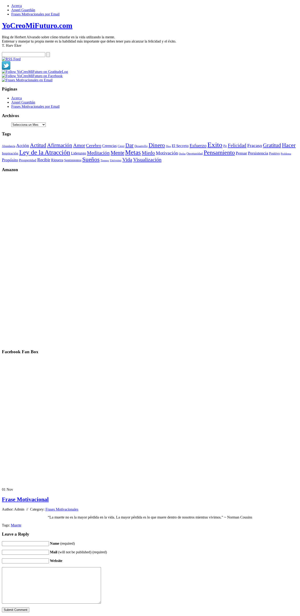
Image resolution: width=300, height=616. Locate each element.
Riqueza (57, 160)
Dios (168, 146)
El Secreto (180, 146)
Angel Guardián (23, 10)
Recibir (43, 159)
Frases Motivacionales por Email (35, 14)
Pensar (241, 153)
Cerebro (93, 145)
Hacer (289, 145)
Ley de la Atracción (44, 152)
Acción (22, 145)
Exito (214, 144)
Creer (121, 146)
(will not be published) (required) (78, 552)
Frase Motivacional (25, 499)
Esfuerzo (198, 145)
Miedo (148, 153)
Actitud (38, 145)
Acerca (16, 6)
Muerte (16, 525)
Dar (129, 145)
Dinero (157, 145)
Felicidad (237, 145)
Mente (117, 153)
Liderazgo (78, 153)
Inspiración (10, 153)
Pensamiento (219, 152)
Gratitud (272, 145)
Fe (225, 146)
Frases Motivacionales (61, 509)
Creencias (109, 146)
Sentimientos (72, 160)
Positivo (274, 153)
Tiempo (105, 160)
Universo (115, 160)
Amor (79, 145)
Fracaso (254, 145)
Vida (127, 159)
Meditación (98, 153)
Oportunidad (195, 153)
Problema (286, 153)
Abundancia (8, 146)
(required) (62, 543)
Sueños (91, 159)
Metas (133, 152)
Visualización (147, 159)
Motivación (167, 152)
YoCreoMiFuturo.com (37, 25)
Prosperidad (27, 160)
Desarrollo (141, 146)
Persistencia (258, 153)
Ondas (182, 153)
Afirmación (59, 145)
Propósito (10, 160)
